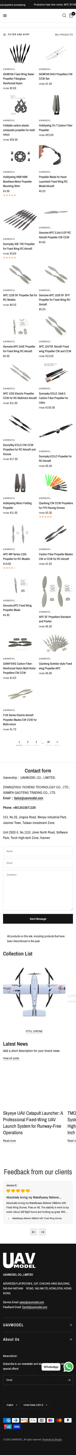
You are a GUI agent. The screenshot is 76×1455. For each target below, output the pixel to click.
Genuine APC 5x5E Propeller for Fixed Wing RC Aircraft (19, 348)
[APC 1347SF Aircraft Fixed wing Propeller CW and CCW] (56, 326)
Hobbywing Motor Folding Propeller (17, 505)
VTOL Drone (34, 1031)
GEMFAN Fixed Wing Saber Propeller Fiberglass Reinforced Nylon (18, 78)
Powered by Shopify (52, 1439)
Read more (9, 1140)
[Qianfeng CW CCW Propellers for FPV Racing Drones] (56, 482)
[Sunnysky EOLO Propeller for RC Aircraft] (56, 430)
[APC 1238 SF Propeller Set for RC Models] (20, 274)
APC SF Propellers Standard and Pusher (55, 619)
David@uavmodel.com (34, 1307)
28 (48, 742)
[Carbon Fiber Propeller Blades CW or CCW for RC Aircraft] (56, 533)
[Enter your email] (69, 1380)
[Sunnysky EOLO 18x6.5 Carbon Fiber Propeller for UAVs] (56, 373)
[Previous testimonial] (33, 1232)
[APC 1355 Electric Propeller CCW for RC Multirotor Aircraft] (20, 373)
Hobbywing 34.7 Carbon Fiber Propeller (55, 127)
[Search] (64, 15)
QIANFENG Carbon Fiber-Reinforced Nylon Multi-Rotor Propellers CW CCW (19, 668)
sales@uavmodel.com (31, 1302)
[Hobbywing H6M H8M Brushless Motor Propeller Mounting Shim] (20, 156)
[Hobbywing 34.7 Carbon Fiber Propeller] (56, 105)
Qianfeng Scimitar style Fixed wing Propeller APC (55, 665)
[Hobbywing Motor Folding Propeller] (20, 482)
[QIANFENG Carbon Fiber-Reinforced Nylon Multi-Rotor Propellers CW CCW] (20, 643)
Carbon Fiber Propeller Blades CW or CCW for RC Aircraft (56, 556)
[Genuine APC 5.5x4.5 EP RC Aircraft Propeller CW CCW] (56, 212)
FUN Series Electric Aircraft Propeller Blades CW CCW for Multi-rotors (20, 719)
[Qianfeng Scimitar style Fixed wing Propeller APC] (56, 643)
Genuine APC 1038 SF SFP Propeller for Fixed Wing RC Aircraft (54, 299)
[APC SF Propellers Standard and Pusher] (56, 590)
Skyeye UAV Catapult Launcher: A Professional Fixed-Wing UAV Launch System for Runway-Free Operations (33, 1123)
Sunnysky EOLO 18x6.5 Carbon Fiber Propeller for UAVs (53, 398)
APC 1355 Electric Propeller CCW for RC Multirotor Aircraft (20, 395)
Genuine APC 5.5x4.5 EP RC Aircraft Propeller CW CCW (55, 234)
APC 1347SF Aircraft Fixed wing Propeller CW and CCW (55, 348)
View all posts (11, 1058)
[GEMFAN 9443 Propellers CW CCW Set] (56, 53)
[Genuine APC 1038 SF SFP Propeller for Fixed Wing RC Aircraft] (56, 274)
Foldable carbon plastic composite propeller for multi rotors (19, 130)
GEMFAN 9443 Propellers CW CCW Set (56, 76)
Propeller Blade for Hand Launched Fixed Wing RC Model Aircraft (53, 181)
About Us (11, 1339)
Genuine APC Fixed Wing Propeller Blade (17, 607)
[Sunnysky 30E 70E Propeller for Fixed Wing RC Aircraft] (20, 218)
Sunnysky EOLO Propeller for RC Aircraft (55, 458)
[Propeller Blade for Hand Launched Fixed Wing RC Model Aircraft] (56, 156)
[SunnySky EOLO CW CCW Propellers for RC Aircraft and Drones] (20, 424)
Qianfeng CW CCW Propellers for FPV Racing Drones (56, 505)
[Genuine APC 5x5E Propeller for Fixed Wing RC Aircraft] (20, 326)
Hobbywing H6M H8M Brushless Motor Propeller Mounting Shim (17, 181)
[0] (70, 15)
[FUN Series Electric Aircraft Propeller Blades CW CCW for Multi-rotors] (20, 694)
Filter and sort (19, 34)
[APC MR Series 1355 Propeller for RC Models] (20, 533)
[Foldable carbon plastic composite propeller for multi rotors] (20, 105)
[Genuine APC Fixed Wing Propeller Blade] (20, 584)
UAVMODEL (9, 69)
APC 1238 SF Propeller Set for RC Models (20, 297)
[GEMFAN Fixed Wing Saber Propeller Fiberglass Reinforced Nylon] (20, 53)
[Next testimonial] (42, 1232)
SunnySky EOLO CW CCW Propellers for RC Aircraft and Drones (19, 449)
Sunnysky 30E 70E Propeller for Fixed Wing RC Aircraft (19, 246)
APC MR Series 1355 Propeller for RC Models (16, 556)
